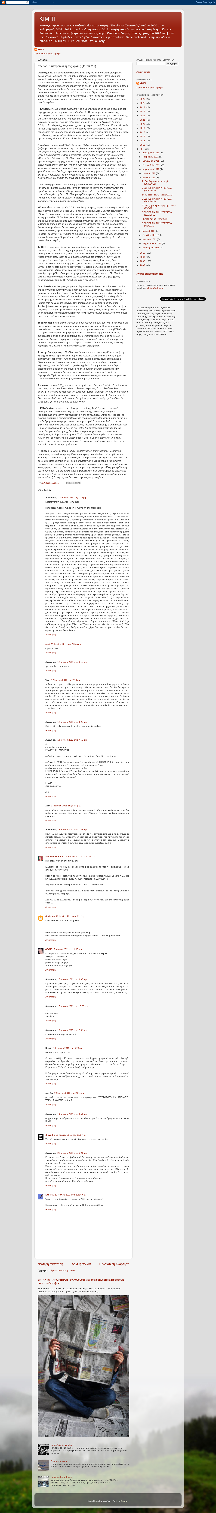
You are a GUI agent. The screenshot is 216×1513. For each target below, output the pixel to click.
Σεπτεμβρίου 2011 (151, 165)
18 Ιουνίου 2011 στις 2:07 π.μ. (72, 1030)
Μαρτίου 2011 (149, 239)
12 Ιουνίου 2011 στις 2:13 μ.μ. (66, 680)
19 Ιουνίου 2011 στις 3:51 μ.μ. (72, 1114)
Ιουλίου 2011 (149, 173)
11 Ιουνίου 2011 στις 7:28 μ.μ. (72, 497)
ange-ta (49, 1195)
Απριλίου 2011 (149, 235)
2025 (143, 103)
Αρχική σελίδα (81, 1264)
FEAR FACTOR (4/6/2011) (155, 219)
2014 (143, 136)
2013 (143, 140)
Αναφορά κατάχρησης (149, 273)
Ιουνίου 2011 (149, 177)
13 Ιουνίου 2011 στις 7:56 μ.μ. (72, 740)
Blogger (124, 1501)
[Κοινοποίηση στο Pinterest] (79, 482)
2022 (143, 115)
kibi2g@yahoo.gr (155, 288)
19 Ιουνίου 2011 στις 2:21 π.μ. (69, 1093)
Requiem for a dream (61, 1477)
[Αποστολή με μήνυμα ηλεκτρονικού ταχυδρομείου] (67, 482)
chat (47, 644)
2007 (143, 265)
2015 (143, 132)
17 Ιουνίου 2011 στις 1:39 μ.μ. (67, 949)
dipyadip (50, 1135)
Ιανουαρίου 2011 (151, 247)
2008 (143, 261)
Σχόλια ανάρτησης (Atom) (63, 1270)
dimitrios (50, 916)
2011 (142, 149)
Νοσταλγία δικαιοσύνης (62, 1445)
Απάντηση (50, 634)
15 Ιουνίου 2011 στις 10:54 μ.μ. (80, 856)
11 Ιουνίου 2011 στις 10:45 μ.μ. (66, 644)
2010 (143, 253)
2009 (143, 257)
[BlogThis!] (70, 482)
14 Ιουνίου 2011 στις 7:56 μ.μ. (72, 829)
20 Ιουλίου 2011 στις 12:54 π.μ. (70, 1195)
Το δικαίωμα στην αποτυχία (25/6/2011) (155, 182)
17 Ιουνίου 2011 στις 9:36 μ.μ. (72, 979)
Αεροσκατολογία (59, 1461)
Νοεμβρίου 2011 (150, 157)
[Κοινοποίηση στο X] (73, 482)
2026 (143, 99)
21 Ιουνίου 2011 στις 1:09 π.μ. (71, 1135)
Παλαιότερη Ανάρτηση (114, 1264)
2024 (143, 107)
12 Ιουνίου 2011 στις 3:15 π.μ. (72, 662)
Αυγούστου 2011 (151, 169)
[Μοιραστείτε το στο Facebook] (76, 482)
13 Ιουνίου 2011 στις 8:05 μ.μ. (66, 806)
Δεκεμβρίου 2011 (151, 152)
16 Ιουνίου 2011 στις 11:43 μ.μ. (71, 916)
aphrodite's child (54, 856)
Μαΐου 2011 (148, 231)
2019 (143, 128)
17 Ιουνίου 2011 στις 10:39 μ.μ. (73, 1006)
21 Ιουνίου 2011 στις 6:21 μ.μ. (72, 1153)
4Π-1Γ (48, 949)
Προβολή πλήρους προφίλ (47, 53)
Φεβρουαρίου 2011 (152, 243)
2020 (143, 124)
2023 (143, 111)
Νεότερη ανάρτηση (50, 1264)
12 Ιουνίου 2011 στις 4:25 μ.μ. (72, 722)
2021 (143, 120)
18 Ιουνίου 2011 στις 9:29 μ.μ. (68, 1048)
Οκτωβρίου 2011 (151, 161)
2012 (143, 145)
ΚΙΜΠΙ (47, 18)
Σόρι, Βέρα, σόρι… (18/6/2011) (157, 195)
